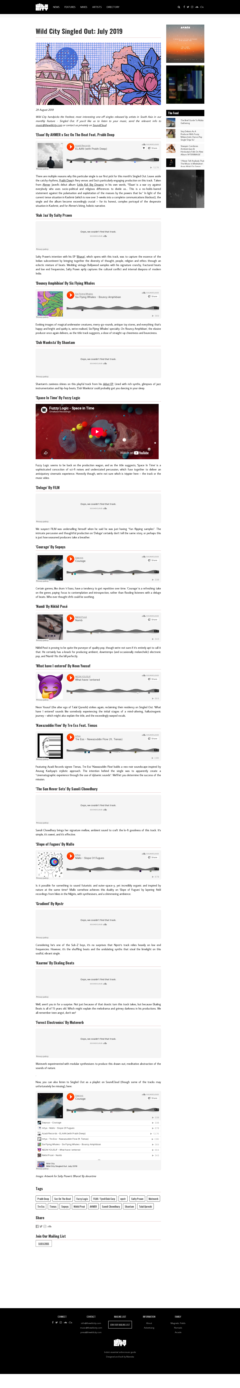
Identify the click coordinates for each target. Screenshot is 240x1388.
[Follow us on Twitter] (188, 7)
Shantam (129, 1206)
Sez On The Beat (62, 1199)
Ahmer (46, 184)
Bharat (81, 256)
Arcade (178, 1332)
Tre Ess (40, 1206)
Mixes (83, 7)
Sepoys (65, 1206)
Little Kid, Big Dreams (90, 184)
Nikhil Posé (79, 1206)
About (149, 1323)
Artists (97, 7)
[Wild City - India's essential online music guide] (42, 7)
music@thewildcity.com (49, 125)
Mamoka (130, 1356)
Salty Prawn (137, 1199)
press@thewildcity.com (91, 1332)
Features (70, 7)
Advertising (149, 1327)
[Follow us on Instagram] (192, 7)
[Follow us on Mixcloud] (201, 7)
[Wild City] (120, 1343)
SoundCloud (99, 125)
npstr (123, 1199)
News (56, 7)
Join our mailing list (120, 1324)
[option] (185, 44)
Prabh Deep (66, 180)
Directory (113, 7)
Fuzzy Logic (82, 1199)
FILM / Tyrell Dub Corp (104, 1199)
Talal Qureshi (145, 1206)
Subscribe (43, 1243)
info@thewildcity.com (91, 1323)
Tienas (53, 1206)
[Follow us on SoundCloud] (196, 7)
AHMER (93, 1206)
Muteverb (153, 1199)
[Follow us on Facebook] (184, 7)
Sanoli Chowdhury (111, 1206)
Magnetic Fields (178, 1323)
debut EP (108, 384)
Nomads (178, 1327)
